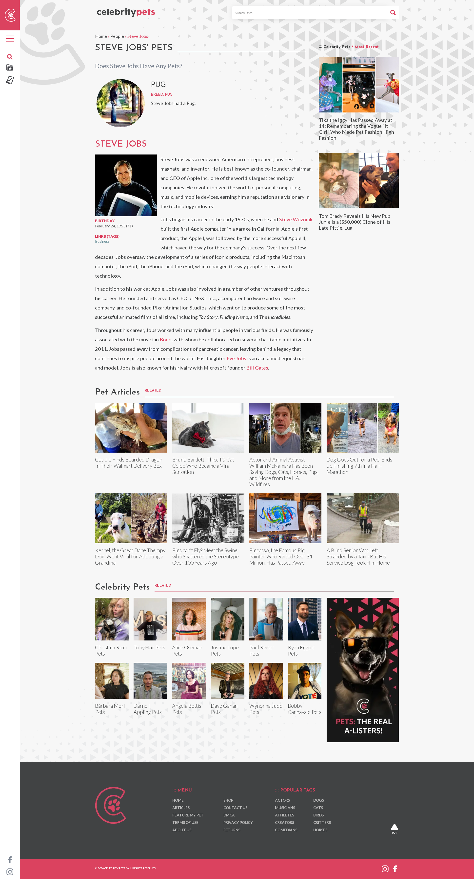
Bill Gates (257, 368)
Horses (320, 830)
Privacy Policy (238, 822)
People (117, 36)
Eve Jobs (236, 358)
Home (101, 36)
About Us (181, 830)
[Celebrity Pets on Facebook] (10, 859)
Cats (318, 807)
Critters (322, 822)
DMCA (229, 815)
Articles (181, 807)
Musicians (285, 807)
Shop (228, 800)
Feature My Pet (188, 815)
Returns (231, 830)
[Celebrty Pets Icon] (10, 14)
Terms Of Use (185, 822)
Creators (284, 822)
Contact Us (235, 807)
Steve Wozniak (296, 219)
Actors (282, 800)
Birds (318, 815)
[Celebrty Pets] (126, 10)
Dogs (318, 800)
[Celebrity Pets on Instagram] (10, 871)
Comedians (286, 830)
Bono (166, 339)
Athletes (284, 815)
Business (102, 241)
